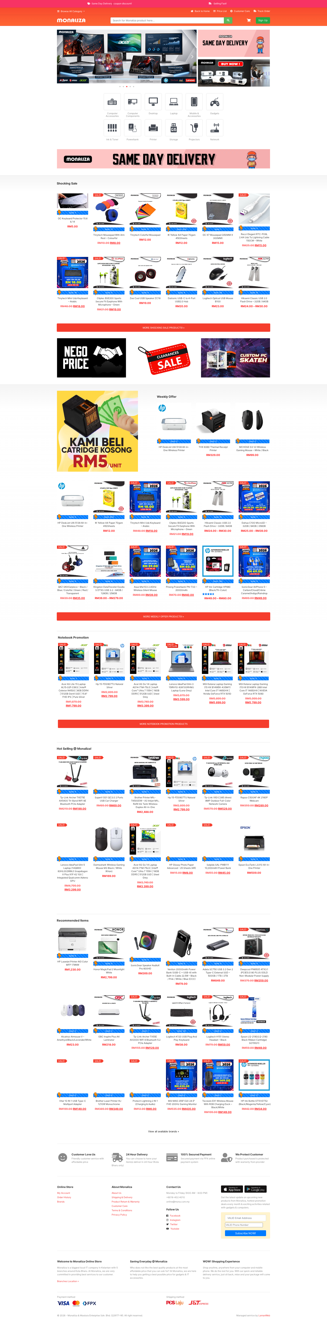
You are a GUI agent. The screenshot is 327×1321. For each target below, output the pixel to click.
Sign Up (263, 20)
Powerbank (133, 139)
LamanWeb (264, 1315)
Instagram (174, 1220)
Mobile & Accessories (194, 114)
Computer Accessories (112, 114)
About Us (116, 1193)
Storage (174, 139)
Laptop (174, 113)
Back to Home (202, 11)
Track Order (263, 11)
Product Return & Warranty (126, 1201)
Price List (221, 11)
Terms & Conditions (122, 1210)
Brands (61, 1201)
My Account (63, 1193)
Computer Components (132, 114)
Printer (153, 139)
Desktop (153, 113)
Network (214, 139)
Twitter (174, 1224)
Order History (64, 1197)
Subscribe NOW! (245, 1233)
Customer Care (241, 11)
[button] (61, 56)
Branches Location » (68, 1281)
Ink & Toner (112, 139)
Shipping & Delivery (122, 1197)
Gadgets (214, 113)
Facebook (175, 1215)
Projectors (194, 139)
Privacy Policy (119, 1214)
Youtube (174, 1228)
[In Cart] (249, 20)
